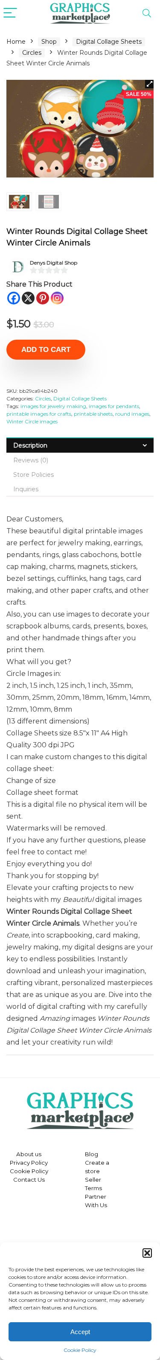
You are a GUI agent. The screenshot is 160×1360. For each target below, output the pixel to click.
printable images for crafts (38, 414)
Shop (49, 41)
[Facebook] (13, 298)
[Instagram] (57, 298)
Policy (39, 1162)
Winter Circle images (32, 421)
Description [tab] (30, 445)
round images (132, 414)
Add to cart (45, 350)
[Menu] (10, 13)
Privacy (20, 1162)
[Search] (147, 13)
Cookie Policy (80, 1350)
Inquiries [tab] (25, 489)
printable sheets (93, 414)
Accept (80, 1331)
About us (28, 1154)
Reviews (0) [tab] (30, 460)
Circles (31, 52)
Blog (91, 1154)
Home (16, 41)
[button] (147, 1253)
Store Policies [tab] (33, 475)
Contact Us (29, 1179)
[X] (28, 298)
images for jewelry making (53, 406)
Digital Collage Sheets (109, 41)
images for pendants (114, 406)
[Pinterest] (42, 298)
